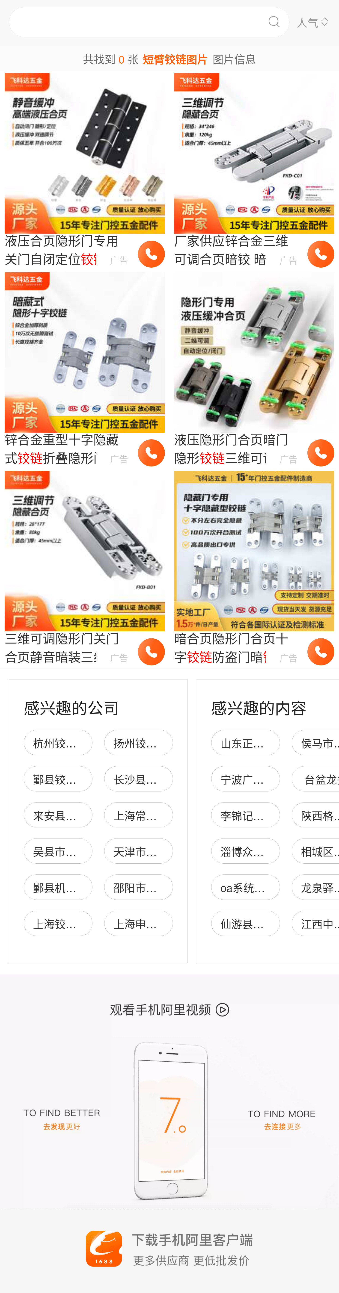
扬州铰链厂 (140, 742)
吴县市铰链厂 (65, 851)
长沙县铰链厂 (145, 779)
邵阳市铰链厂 (145, 887)
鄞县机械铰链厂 (71, 887)
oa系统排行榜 (253, 887)
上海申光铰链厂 (151, 923)
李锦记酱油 (247, 815)
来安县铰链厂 (65, 815)
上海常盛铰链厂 (151, 815)
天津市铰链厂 (145, 851)
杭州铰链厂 (60, 742)
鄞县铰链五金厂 (71, 779)
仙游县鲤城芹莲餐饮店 (274, 923)
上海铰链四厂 (65, 923)
